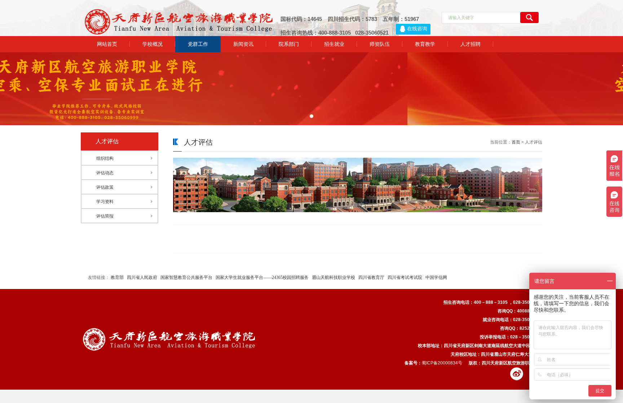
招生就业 (334, 44)
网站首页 (107, 44)
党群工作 (198, 44)
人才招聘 (470, 44)
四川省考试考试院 (405, 277)
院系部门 (289, 44)
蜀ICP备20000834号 (442, 362)
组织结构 (105, 158)
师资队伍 (380, 44)
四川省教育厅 (371, 277)
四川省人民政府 (142, 277)
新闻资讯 (243, 44)
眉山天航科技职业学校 (333, 277)
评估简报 (105, 216)
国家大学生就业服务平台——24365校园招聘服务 (262, 277)
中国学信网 (436, 277)
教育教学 (425, 44)
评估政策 (105, 187)
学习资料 (105, 201)
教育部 (117, 277)
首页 (516, 142)
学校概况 (152, 44)
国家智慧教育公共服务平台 (186, 277)
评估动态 (105, 172)
